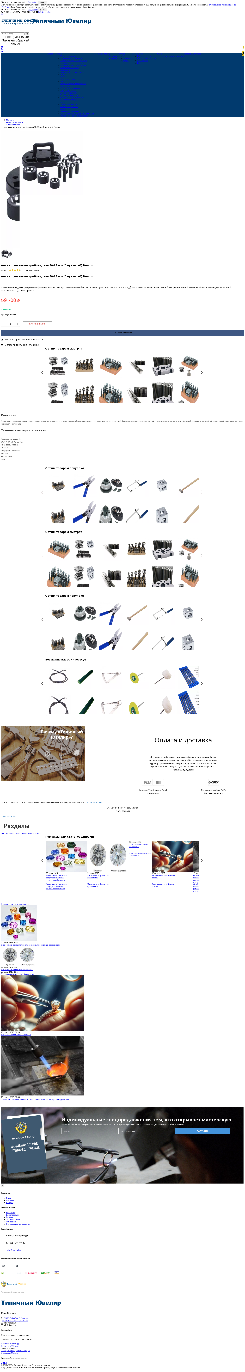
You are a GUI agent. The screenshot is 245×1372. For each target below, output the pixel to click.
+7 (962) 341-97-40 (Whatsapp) (15, 1318)
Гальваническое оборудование (73, 65)
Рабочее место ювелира (70, 88)
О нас (3, 1351)
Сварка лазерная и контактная (73, 84)
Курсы (125, 61)
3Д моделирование (68, 56)
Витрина (50, 54)
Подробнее (33, 2)
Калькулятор (195, 54)
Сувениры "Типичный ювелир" (74, 116)
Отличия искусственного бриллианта (140, 845)
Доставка (10, 1200)
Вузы (125, 56)
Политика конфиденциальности (12, 1292)
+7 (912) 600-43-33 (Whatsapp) (15, 1320)
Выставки (113, 56)
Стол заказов (142, 61)
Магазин (58, 54)
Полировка (65, 86)
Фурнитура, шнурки (69, 100)
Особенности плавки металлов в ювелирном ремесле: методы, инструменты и (35, 1099)
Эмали (63, 102)
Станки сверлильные (69, 95)
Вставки (63, 109)
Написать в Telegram (10, 1346)
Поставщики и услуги (146, 58)
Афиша (107, 54)
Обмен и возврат (23, 1351)
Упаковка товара (13, 1219)
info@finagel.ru (44, 12)
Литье (62, 74)
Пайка (62, 81)
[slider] (15, 270)
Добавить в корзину (122, 333)
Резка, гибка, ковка (68, 90)
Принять (42, 2)
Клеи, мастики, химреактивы (72, 72)
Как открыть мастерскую (173, 56)
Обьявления (137, 54)
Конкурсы (113, 58)
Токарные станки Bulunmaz (72, 97)
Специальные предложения (18, 1224)
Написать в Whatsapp (10, 1344)
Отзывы (9, 1217)
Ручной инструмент (68, 93)
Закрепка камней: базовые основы (163, 876)
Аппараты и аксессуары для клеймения (77, 113)
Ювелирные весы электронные (73, 61)
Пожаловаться (12, 1215)
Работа (187, 54)
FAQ (139, 63)
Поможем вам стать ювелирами (15, 904)
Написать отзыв (94, 802)
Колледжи (127, 58)
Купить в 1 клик (37, 324)
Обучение (122, 54)
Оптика (63, 77)
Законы (160, 54)
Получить (203, 1131)
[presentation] (46, 524)
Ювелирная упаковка (69, 107)
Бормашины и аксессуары (71, 58)
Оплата (9, 1198)
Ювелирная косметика (69, 104)
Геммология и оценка (69, 67)
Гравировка (65, 70)
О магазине (11, 1222)
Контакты (10, 1212)
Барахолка (98, 54)
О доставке (6, 1353)
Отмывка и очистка (68, 79)
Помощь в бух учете (146, 56)
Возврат (9, 1203)
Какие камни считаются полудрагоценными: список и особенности (56, 877)
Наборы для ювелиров (69, 111)
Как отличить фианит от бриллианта (98, 876)
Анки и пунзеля (13, 125)
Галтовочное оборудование (72, 63)
